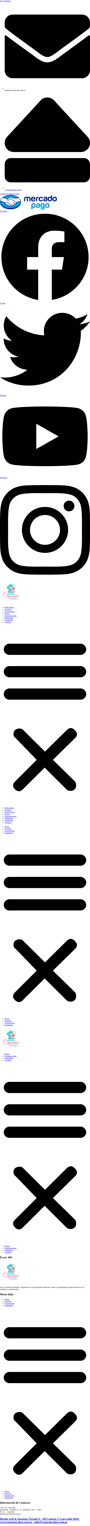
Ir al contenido (5, 1)
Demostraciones (11, 616)
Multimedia (9, 618)
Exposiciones (10, 612)
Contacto (8, 622)
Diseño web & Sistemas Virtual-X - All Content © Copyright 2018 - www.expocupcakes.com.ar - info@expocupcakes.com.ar (40, 1520)
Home (7, 827)
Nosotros (8, 609)
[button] (45, 715)
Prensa (7, 614)
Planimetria (9, 620)
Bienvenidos (9, 607)
